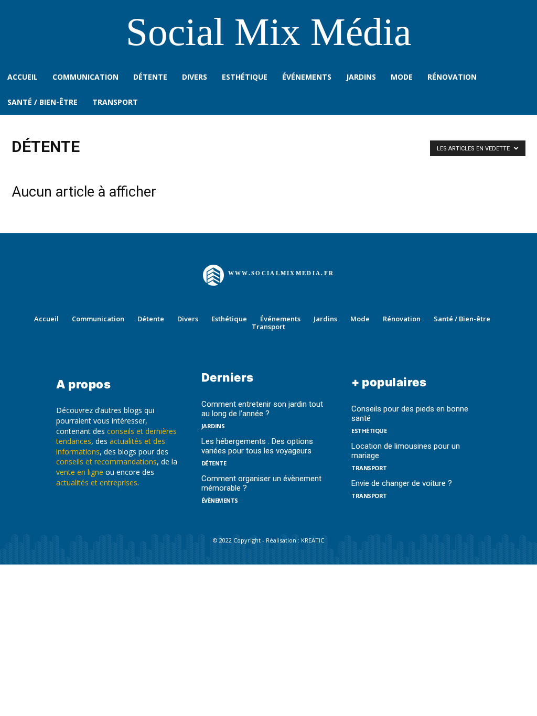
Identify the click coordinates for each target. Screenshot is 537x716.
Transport (369, 468)
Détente (214, 463)
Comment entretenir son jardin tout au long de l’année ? (262, 408)
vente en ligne (79, 472)
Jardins (213, 426)
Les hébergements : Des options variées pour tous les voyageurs (257, 446)
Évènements (219, 500)
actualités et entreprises (96, 482)
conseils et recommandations (106, 462)
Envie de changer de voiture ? (401, 483)
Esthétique (368, 431)
